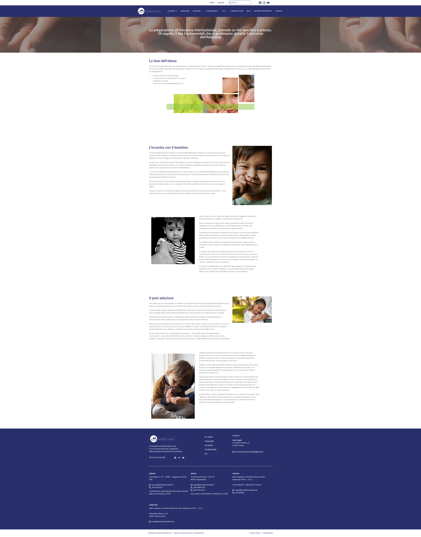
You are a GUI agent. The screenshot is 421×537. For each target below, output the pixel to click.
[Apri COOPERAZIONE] (218, 11)
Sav (206, 454)
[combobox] (239, 3)
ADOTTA (221, 3)
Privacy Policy (255, 533)
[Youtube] (268, 2)
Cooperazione (210, 449)
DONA (212, 3)
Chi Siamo (209, 437)
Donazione (209, 441)
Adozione (209, 445)
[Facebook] (260, 2)
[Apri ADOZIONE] (201, 11)
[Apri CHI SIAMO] (176, 11)
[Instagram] (264, 2)
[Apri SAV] (226, 11)
